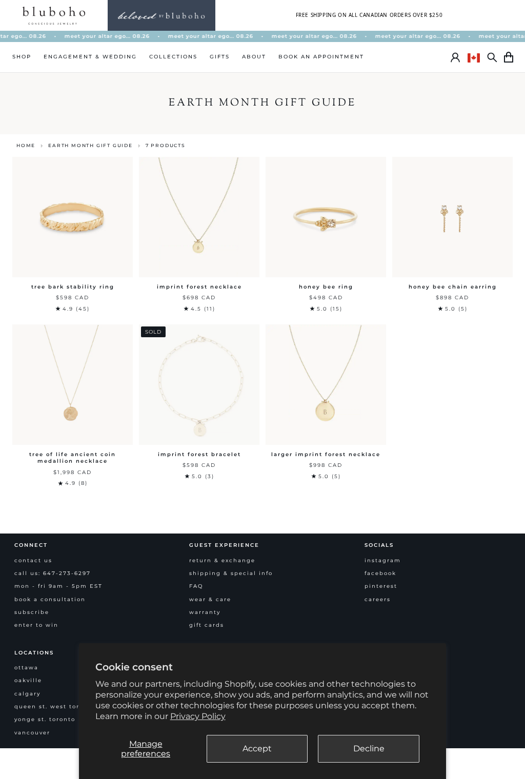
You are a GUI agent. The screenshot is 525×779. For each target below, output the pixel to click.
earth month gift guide (90, 145)
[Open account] (455, 57)
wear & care (210, 599)
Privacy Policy (198, 716)
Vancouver (32, 732)
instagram (383, 560)
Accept (257, 748)
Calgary (27, 693)
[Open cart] (508, 57)
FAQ (196, 586)
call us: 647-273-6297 (52, 573)
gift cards (206, 625)
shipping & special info (231, 573)
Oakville (28, 680)
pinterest (381, 586)
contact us (33, 560)
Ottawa (26, 667)
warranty (204, 612)
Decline (369, 748)
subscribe (31, 612)
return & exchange (222, 560)
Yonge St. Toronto (44, 719)
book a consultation (50, 599)
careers (378, 599)
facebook (380, 573)
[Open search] (492, 57)
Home (25, 145)
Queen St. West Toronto (54, 706)
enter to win (36, 625)
